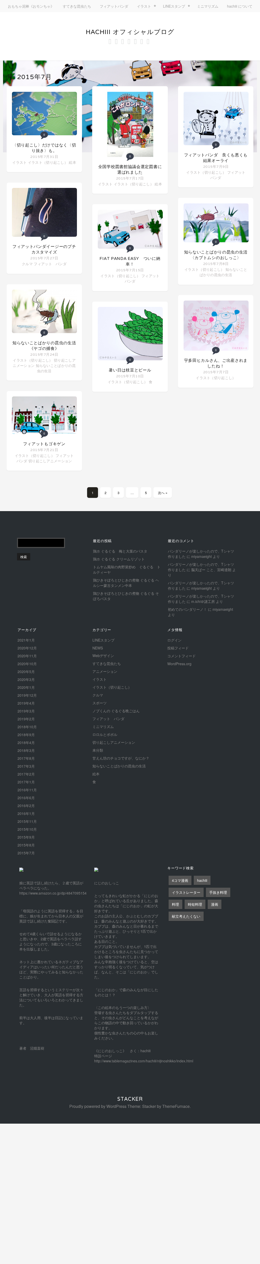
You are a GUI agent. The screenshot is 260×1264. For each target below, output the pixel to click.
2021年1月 (26, 640)
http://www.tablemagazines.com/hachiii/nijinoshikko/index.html (143, 1060)
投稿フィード (178, 647)
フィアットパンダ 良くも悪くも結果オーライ (216, 157)
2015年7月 (26, 852)
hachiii (202, 880)
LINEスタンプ (174, 6)
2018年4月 (26, 742)
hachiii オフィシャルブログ (130, 32)
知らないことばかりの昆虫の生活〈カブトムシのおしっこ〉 (216, 254)
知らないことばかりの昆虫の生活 (223, 272)
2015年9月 (26, 837)
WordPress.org (179, 663)
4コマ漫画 (180, 880)
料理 (175, 904)
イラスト (144, 6)
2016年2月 (26, 805)
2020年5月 (26, 671)
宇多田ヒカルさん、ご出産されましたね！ (216, 363)
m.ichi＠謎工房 (203, 601)
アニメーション (104, 671)
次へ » (162, 492)
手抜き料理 (218, 892)
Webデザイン (103, 655)
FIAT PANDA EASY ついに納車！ (130, 261)
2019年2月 (26, 718)
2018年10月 (27, 726)
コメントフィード (181, 655)
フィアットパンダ (114, 6)
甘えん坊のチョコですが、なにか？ (120, 758)
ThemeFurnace (176, 1106)
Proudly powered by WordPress (97, 1106)
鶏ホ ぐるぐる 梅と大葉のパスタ (120, 551)
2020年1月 (26, 687)
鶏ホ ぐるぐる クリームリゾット (119, 558)
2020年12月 (27, 647)
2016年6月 (26, 797)
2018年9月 (26, 734)
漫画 (214, 904)
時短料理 (195, 904)
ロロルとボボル (104, 734)
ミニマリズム (207, 6)
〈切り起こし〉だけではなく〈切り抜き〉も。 (44, 147)
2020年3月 (26, 679)
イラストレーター (186, 892)
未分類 (97, 750)
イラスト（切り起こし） (48, 162)
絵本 (72, 162)
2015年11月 (27, 821)
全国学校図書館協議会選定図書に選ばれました (130, 169)
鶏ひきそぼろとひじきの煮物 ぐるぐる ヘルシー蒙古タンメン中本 (126, 582)
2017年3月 (26, 766)
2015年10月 (27, 829)
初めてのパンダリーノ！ (187, 609)
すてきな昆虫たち (77, 6)
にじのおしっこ (106, 882)
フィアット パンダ (50, 263)
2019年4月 (26, 703)
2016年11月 (27, 789)
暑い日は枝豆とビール (130, 370)
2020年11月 (27, 655)
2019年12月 (27, 695)
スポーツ (99, 702)
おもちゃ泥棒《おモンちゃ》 (31, 6)
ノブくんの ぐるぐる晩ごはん (116, 710)
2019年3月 (26, 710)
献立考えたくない (186, 916)
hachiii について (239, 6)
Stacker (130, 1099)
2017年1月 (26, 781)
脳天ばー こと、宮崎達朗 (211, 569)
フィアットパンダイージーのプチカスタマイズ (44, 249)
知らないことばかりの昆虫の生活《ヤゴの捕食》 (44, 345)
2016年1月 (26, 813)
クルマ (27, 263)
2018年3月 (26, 750)
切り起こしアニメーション (50, 460)
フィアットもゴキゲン (44, 444)
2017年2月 (26, 774)
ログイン (174, 640)
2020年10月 (27, 663)
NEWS (97, 647)
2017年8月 (26, 758)
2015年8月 (26, 844)
